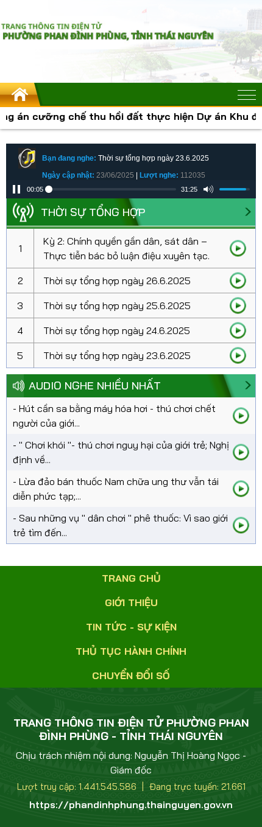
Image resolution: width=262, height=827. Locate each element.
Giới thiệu (131, 602)
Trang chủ (131, 578)
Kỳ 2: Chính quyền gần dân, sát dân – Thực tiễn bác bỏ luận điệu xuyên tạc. (126, 248)
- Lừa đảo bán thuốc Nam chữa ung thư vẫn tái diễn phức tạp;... (116, 488)
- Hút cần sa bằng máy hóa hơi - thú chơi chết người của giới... (114, 415)
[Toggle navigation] (247, 94)
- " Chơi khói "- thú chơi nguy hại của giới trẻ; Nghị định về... (121, 452)
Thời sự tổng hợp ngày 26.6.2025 (117, 280)
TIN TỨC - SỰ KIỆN (131, 627)
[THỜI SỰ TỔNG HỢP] (248, 212)
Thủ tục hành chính (131, 651)
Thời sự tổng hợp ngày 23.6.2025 (117, 355)
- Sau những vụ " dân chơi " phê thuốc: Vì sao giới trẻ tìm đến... (120, 525)
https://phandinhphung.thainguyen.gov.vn (131, 804)
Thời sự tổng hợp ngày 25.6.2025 (117, 305)
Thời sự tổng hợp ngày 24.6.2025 (116, 330)
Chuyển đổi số (131, 675)
